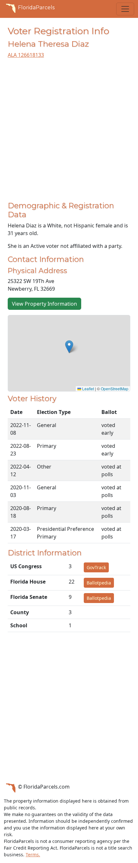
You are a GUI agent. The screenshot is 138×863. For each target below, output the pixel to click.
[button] (69, 346)
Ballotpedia (99, 583)
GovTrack (96, 567)
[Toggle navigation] (125, 9)
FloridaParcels (36, 7)
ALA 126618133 (26, 54)
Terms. (33, 855)
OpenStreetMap (114, 388)
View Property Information (44, 303)
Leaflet (87, 388)
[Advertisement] (69, 132)
